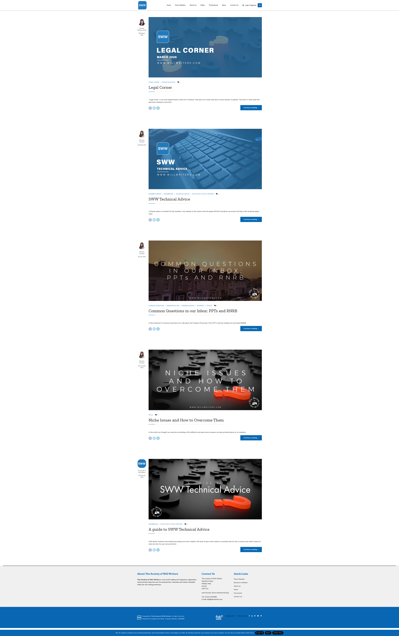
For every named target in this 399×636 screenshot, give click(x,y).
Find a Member (180, 5)
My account (238, 593)
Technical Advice (168, 82)
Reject (268, 633)
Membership (168, 194)
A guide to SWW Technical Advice (179, 529)
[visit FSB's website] (219, 617)
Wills (151, 415)
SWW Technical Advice (169, 199)
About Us (193, 5)
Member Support (155, 194)
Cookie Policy (277, 633)
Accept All (259, 633)
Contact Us (234, 5)
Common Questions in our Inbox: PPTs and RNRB (193, 310)
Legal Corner (154, 82)
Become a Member (241, 582)
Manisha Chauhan (141, 141)
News (224, 5)
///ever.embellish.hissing (220, 593)
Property (200, 306)
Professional (213, 5)
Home (169, 5)
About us (237, 586)
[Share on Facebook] (150, 108)
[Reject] (396, 633)
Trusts (209, 306)
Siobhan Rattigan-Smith (141, 29)
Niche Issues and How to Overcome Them (186, 420)
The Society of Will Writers (203, 194)
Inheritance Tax (172, 306)
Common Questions (156, 306)
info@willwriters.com (214, 599)
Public (203, 5)
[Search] (260, 5)
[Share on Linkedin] (158, 108)
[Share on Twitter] (154, 108)
